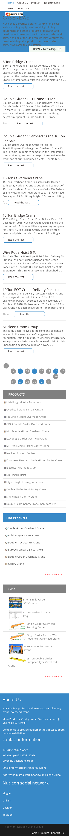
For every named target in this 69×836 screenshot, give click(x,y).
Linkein (7, 800)
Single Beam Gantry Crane (22, 496)
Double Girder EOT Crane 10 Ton (29, 99)
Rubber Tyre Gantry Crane (23, 535)
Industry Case (52, 2)
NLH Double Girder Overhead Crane (27, 431)
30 (34, 381)
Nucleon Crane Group (20, 326)
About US (22, 2)
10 (27, 371)
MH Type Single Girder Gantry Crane (28, 445)
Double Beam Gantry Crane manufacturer (31, 504)
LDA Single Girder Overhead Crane (26, 438)
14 (48, 371)
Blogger (7, 793)
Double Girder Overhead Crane (26, 556)
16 (62, 371)
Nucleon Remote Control (20, 453)
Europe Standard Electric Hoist (26, 549)
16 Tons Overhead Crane (23, 178)
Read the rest (16, 86)
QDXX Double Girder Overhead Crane (28, 424)
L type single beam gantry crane (25, 482)
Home (10, 2)
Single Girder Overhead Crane (26, 528)
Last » (55, 377)
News (10, 8)
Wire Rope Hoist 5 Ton (21, 252)
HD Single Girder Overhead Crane (26, 416)
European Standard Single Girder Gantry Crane (34, 460)
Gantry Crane (16, 563)
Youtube (8, 814)
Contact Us (23, 8)
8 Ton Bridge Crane (18, 61)
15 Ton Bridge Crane (19, 215)
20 (27, 381)
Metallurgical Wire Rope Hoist (24, 402)
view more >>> (53, 574)
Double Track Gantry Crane (24, 542)
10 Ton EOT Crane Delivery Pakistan (32, 289)
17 (13, 381)
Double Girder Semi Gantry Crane (26, 489)
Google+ (7, 807)
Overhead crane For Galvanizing (25, 409)
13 (41, 371)
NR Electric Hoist (16, 475)
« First (6, 366)
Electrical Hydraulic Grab (21, 467)
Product (35, 2)
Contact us (57, 833)
